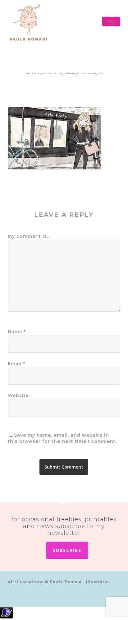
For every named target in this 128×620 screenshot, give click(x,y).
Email (16, 363)
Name (17, 331)
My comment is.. (28, 236)
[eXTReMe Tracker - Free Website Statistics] (64, 613)
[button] (111, 22)
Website (18, 395)
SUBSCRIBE (67, 550)
